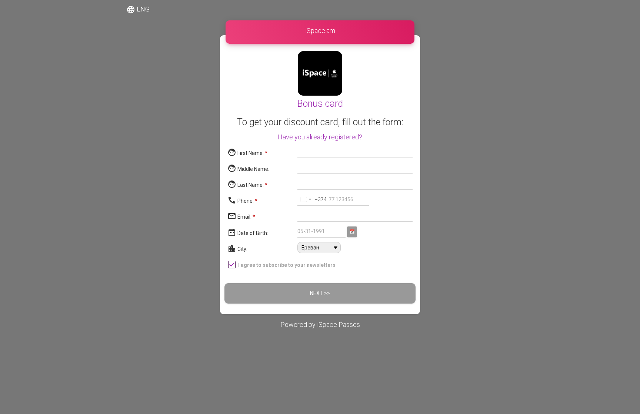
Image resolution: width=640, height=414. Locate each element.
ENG (138, 9)
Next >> (320, 293)
